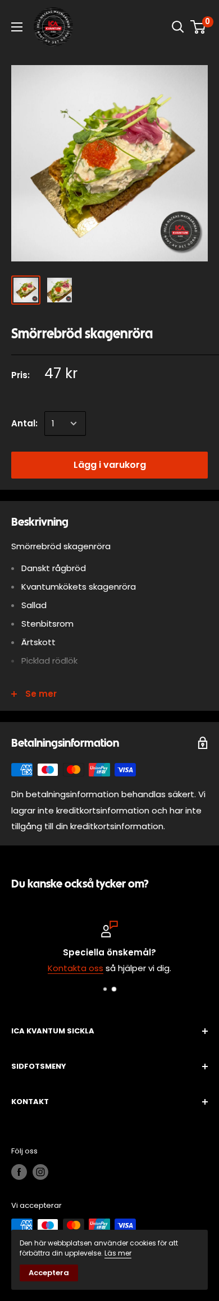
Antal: (24, 423)
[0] (198, 27)
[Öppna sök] (178, 27)
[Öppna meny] (16, 26)
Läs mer (117, 1253)
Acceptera (49, 1272)
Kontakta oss (75, 968)
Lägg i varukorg (110, 464)
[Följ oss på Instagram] (40, 1172)
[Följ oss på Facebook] (19, 1172)
